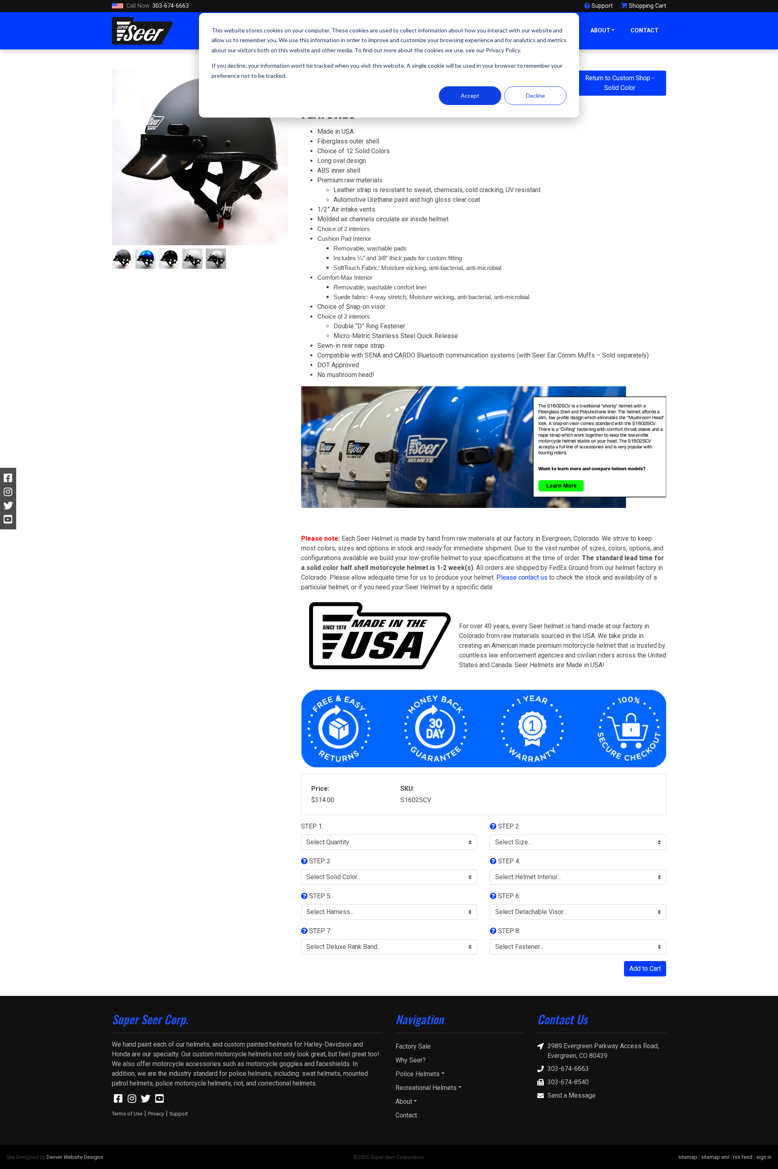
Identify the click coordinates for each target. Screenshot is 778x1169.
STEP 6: (508, 896)
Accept (470, 95)
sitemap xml (715, 1157)
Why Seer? (410, 1060)
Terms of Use (127, 1114)
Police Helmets (417, 1074)
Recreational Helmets (426, 1088)
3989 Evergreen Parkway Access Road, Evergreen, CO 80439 (603, 1051)
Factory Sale (413, 1046)
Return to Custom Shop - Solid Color (619, 83)
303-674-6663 (157, 5)
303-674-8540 (568, 1082)
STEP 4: (508, 861)
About (600, 30)
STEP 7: (319, 931)
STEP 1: (312, 826)
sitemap (687, 1157)
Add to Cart (645, 968)
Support (178, 1114)
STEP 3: (319, 861)
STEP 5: (319, 896)
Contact (644, 30)
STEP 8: (508, 931)
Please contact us (521, 577)
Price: (320, 788)
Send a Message (571, 1095)
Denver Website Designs (75, 1157)
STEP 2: (508, 826)
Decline (535, 95)
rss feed (742, 1157)
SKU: (407, 788)
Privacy (156, 1114)
